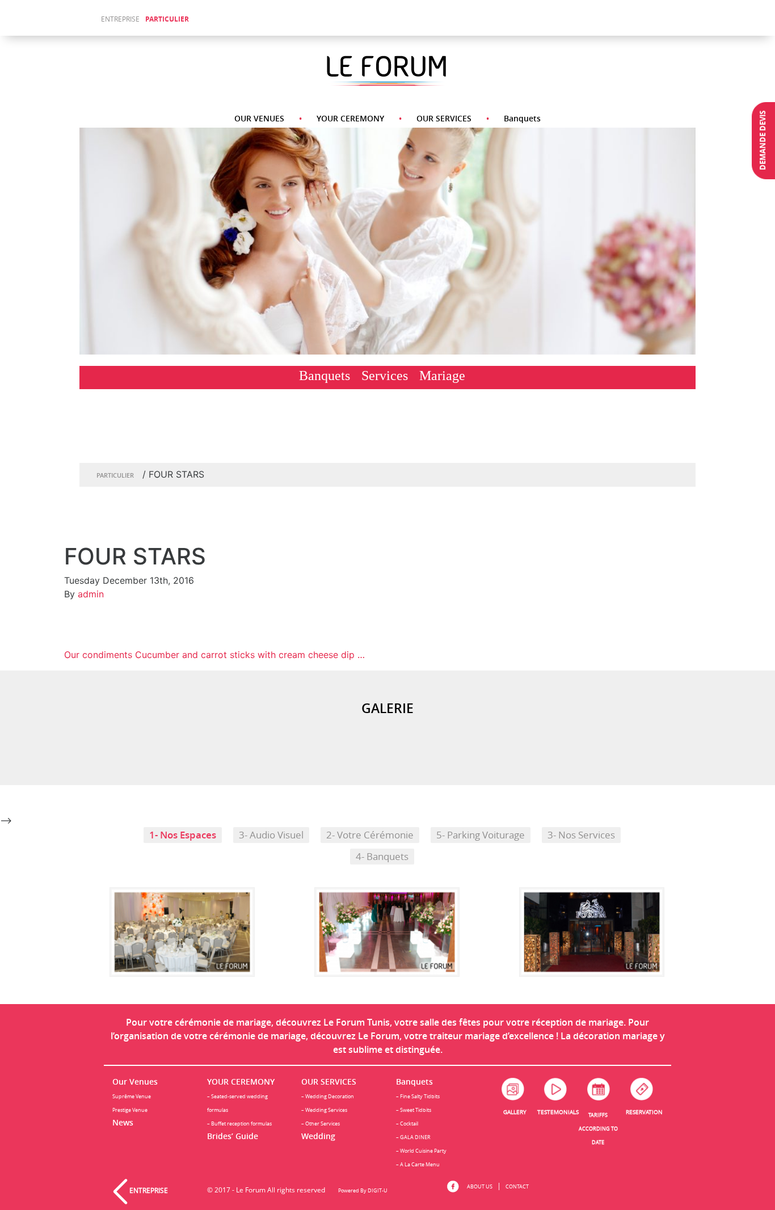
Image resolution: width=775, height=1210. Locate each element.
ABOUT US (479, 1186)
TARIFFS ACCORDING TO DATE (598, 1128)
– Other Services (320, 1123)
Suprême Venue (131, 1096)
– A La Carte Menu (418, 1164)
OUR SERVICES (443, 118)
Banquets (522, 118)
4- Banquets (382, 856)
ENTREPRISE (120, 19)
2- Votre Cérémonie (370, 835)
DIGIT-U (377, 1190)
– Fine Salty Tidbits (418, 1096)
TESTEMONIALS (558, 1112)
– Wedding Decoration (327, 1096)
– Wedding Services (324, 1110)
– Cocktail (407, 1123)
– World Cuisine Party (421, 1150)
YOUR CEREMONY (350, 118)
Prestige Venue (130, 1110)
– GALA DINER (413, 1137)
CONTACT (517, 1186)
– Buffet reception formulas (239, 1123)
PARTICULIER (167, 19)
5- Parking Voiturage (480, 835)
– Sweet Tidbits (413, 1110)
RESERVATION (644, 1112)
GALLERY (515, 1112)
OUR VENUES (259, 118)
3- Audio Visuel (271, 835)
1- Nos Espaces (182, 834)
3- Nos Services (581, 835)
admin (91, 594)
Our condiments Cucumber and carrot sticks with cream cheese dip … (214, 654)
